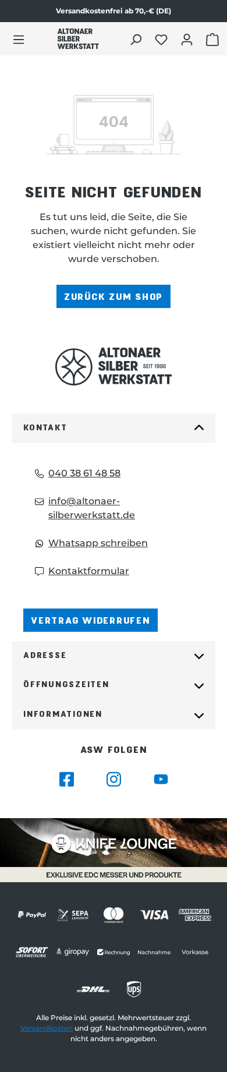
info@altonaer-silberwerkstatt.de (91, 508)
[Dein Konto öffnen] (188, 39)
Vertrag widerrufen (90, 619)
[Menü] (19, 39)
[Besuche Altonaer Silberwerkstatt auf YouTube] (161, 779)
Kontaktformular (88, 570)
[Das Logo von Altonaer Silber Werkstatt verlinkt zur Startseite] (78, 38)
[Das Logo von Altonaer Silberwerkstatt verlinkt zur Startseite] (113, 366)
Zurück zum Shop (113, 296)
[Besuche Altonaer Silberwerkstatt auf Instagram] (113, 779)
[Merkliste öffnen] (162, 39)
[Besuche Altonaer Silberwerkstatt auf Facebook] (66, 779)
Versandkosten (46, 1028)
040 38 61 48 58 (84, 473)
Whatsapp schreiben (98, 543)
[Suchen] (137, 39)
